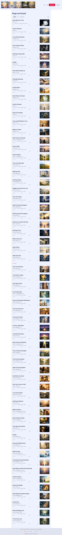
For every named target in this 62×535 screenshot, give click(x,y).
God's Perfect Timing (18, 418)
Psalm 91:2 (15, 114)
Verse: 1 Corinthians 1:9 (18, 156)
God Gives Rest (17, 180)
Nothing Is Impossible (19, 54)
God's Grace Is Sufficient (19, 342)
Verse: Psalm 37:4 (16, 190)
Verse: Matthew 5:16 (17, 327)
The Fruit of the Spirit (18, 359)
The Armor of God (18, 317)
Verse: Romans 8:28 (17, 377)
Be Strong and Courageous (20, 213)
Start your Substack (28, 531)
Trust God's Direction (18, 37)
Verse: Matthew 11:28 (17, 181)
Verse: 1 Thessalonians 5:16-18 (19, 411)
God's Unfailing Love (18, 510)
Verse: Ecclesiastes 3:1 (17, 419)
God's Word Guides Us (19, 70)
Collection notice (39, 529)
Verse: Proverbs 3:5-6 (17, 520)
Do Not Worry (16, 87)
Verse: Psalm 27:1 (16, 164)
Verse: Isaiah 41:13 (17, 257)
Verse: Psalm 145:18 (17, 198)
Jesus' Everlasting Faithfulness (21, 300)
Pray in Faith (16, 146)
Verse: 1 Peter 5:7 (16, 386)
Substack (26, 533)
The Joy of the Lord (18, 308)
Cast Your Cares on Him (19, 384)
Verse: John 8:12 (16, 428)
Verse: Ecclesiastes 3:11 (17, 276)
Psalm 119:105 (16, 72)
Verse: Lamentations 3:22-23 (19, 470)
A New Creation (17, 477)
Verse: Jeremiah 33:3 (17, 232)
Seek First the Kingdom (19, 367)
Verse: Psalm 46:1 (16, 487)
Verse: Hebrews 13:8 (17, 302)
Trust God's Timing (18, 275)
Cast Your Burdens (18, 266)
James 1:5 (15, 30)
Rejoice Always (17, 409)
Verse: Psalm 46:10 (17, 436)
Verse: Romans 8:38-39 (17, 512)
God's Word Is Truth (18, 20)
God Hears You (17, 230)
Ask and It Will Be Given (19, 443)
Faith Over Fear (17, 255)
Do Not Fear (16, 502)
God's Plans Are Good (19, 96)
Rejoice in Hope (17, 129)
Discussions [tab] (22, 16)
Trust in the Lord (17, 519)
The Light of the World (19, 426)
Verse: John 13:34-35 (17, 394)
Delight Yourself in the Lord (20, 188)
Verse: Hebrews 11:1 (17, 173)
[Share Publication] (47, 5)
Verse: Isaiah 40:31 (17, 352)
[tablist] (19, 17)
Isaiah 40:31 (15, 80)
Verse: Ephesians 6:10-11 (18, 318)
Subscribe (52, 4)
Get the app (36, 531)
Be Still (14, 62)
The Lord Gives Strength (19, 350)
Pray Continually (17, 292)
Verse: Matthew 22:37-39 (18, 461)
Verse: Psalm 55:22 (17, 268)
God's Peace (16, 247)
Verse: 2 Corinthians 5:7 (18, 453)
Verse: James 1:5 (16, 402)
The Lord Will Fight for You (20, 121)
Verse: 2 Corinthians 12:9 (18, 139)
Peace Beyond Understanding (21, 493)
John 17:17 (15, 22)
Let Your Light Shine (18, 325)
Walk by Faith (16, 171)
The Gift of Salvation (18, 334)
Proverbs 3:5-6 (16, 38)
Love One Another (18, 392)
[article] (31, 22)
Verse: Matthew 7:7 (17, 285)
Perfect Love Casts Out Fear (20, 222)
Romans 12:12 (16, 131)
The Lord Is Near (17, 196)
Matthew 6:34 (15, 89)
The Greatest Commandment (21, 460)
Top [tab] (17, 16)
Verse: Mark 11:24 (16, 148)
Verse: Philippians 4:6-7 (17, 495)
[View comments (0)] (21, 25)
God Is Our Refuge (18, 112)
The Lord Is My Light (18, 163)
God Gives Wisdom (18, 401)
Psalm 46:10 (15, 64)
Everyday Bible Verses (23, 23)
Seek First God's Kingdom (20, 205)
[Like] (13, 25)
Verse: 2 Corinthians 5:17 (18, 478)
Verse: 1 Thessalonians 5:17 (18, 293)
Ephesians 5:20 (16, 47)
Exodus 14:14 (15, 122)
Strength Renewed (18, 79)
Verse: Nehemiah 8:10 (17, 310)
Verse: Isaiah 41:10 (17, 503)
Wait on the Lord (17, 239)
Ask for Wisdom (17, 28)
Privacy (32, 529)
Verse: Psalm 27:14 (17, 240)
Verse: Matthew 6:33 (17, 206)
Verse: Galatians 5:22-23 (18, 360)
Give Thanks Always (18, 45)
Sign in (58, 4)
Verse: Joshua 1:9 (16, 215)
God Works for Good (18, 376)
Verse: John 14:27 (16, 249)
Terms (35, 529)
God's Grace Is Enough (19, 138)
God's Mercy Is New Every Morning (22, 468)
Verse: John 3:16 (16, 335)
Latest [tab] (14, 16)
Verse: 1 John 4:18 (16, 223)
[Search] (44, 5)
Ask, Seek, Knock (17, 283)
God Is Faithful (17, 154)
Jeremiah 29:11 (16, 97)
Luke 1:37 (15, 55)
